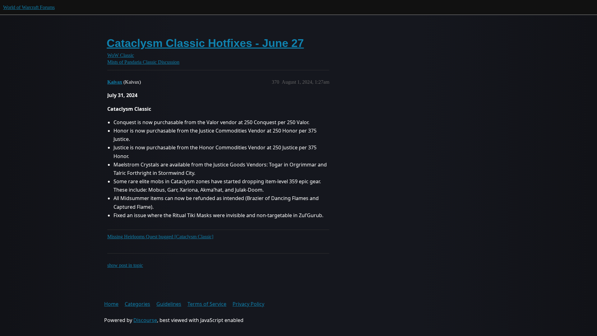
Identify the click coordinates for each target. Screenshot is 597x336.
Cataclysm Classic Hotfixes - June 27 (205, 43)
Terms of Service (206, 304)
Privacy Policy (248, 304)
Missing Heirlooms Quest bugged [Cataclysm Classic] (160, 236)
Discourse (145, 320)
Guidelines (168, 304)
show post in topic (125, 265)
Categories (137, 304)
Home (111, 304)
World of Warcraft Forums (29, 7)
